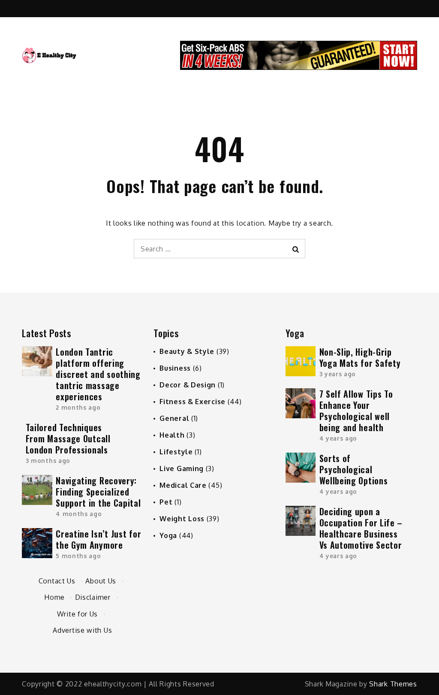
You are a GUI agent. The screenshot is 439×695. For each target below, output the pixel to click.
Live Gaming (181, 468)
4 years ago (338, 438)
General (174, 418)
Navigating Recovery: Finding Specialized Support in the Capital (98, 491)
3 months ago (48, 460)
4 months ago (79, 513)
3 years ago (337, 374)
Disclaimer (93, 597)
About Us (100, 581)
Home (54, 597)
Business (175, 368)
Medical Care (182, 485)
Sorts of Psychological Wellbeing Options (353, 469)
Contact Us (57, 581)
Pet (165, 502)
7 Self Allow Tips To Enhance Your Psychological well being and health (356, 410)
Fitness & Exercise (192, 401)
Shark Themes (393, 684)
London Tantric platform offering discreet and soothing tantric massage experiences (98, 374)
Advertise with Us (82, 630)
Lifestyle (175, 451)
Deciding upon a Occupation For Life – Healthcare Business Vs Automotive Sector (361, 528)
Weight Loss (181, 518)
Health (171, 435)
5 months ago (78, 555)
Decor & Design (187, 385)
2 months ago (78, 407)
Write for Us (77, 614)
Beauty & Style (186, 351)
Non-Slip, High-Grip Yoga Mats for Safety (360, 357)
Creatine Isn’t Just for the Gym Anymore (98, 539)
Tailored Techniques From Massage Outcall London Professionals (68, 438)
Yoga (168, 535)
